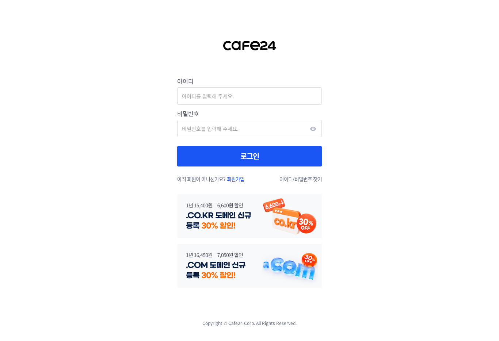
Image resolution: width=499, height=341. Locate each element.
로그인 (249, 156)
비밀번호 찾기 (308, 179)
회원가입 (235, 179)
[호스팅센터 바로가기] (250, 46)
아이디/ (286, 179)
